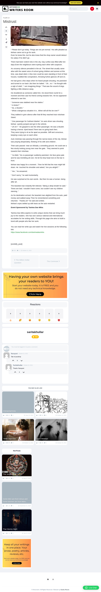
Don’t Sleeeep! (42, 439)
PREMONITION (9, 411)
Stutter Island (41, 411)
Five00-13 (6, 18)
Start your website (76, 2)
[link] (6, 47)
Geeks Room (65, 589)
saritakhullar (35, 332)
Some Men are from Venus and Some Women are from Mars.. (15, 500)
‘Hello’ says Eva (9, 439)
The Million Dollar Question (21, 261)
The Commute (53, 261)
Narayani (14, 353)
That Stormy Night (10, 529)
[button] (92, 9)
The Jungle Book (9, 474)
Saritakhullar (17, 365)
